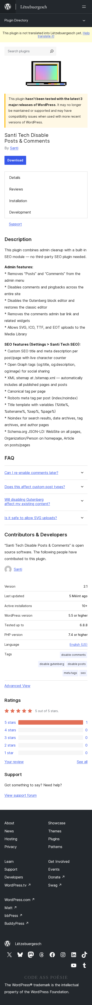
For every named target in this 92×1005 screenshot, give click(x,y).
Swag (55, 885)
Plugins (54, 839)
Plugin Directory (16, 20)
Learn (9, 861)
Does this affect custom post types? (34, 487)
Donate (56, 877)
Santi (14, 148)
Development (20, 212)
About (9, 823)
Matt (10, 908)
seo (83, 673)
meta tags (70, 673)
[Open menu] (85, 6)
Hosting (10, 839)
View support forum (20, 795)
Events (54, 869)
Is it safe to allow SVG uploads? (30, 518)
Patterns (55, 846)
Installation (18, 201)
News (9, 831)
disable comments (73, 654)
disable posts (77, 664)
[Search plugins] (51, 51)
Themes (54, 831)
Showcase (56, 823)
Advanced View (17, 685)
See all (82, 762)
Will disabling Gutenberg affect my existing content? (27, 501)
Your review (14, 762)
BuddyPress (16, 923)
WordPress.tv (17, 885)
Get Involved (59, 861)
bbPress (13, 915)
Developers (13, 877)
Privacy (10, 846)
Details (14, 177)
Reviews (16, 189)
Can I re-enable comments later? (31, 473)
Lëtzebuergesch (28, 944)
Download (15, 160)
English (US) (79, 644)
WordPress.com (19, 899)
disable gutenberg (52, 664)
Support (15, 224)
